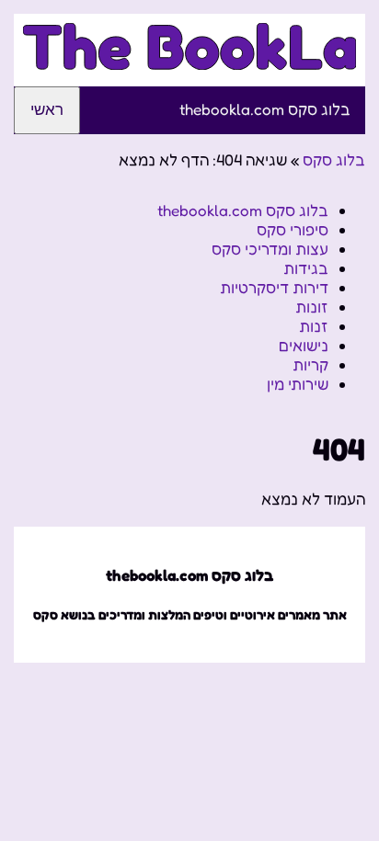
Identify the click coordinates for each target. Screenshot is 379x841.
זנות (313, 325)
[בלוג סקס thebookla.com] (189, 59)
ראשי (46, 110)
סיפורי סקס (292, 229)
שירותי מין (297, 383)
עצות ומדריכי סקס (270, 248)
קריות (310, 364)
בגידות (305, 268)
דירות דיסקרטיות (274, 287)
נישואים (303, 345)
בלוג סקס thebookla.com (264, 109)
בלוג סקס (334, 159)
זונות (311, 306)
